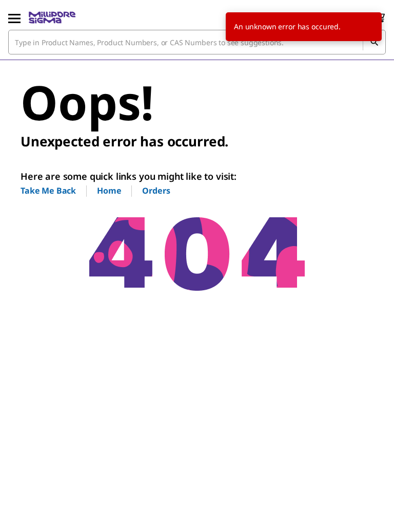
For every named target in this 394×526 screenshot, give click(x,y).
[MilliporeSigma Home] (52, 17)
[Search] (374, 42)
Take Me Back (48, 190)
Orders (156, 190)
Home (109, 190)
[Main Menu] (14, 17)
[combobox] (197, 42)
